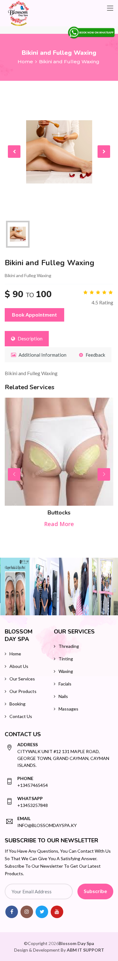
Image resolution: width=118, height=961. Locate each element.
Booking (17, 703)
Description (29, 338)
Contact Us (20, 716)
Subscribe (95, 891)
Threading (69, 646)
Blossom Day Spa (76, 943)
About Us (18, 666)
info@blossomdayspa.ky (47, 822)
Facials (65, 683)
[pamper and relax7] (74, 586)
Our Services (22, 678)
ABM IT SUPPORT (85, 950)
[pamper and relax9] (44, 586)
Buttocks (59, 512)
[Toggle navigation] (110, 8)
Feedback (95, 355)
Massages (68, 708)
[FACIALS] (15, 586)
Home (25, 62)
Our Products (23, 691)
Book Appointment (34, 315)
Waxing (66, 671)
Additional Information (42, 355)
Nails (63, 696)
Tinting (66, 658)
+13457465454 (32, 782)
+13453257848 (32, 802)
